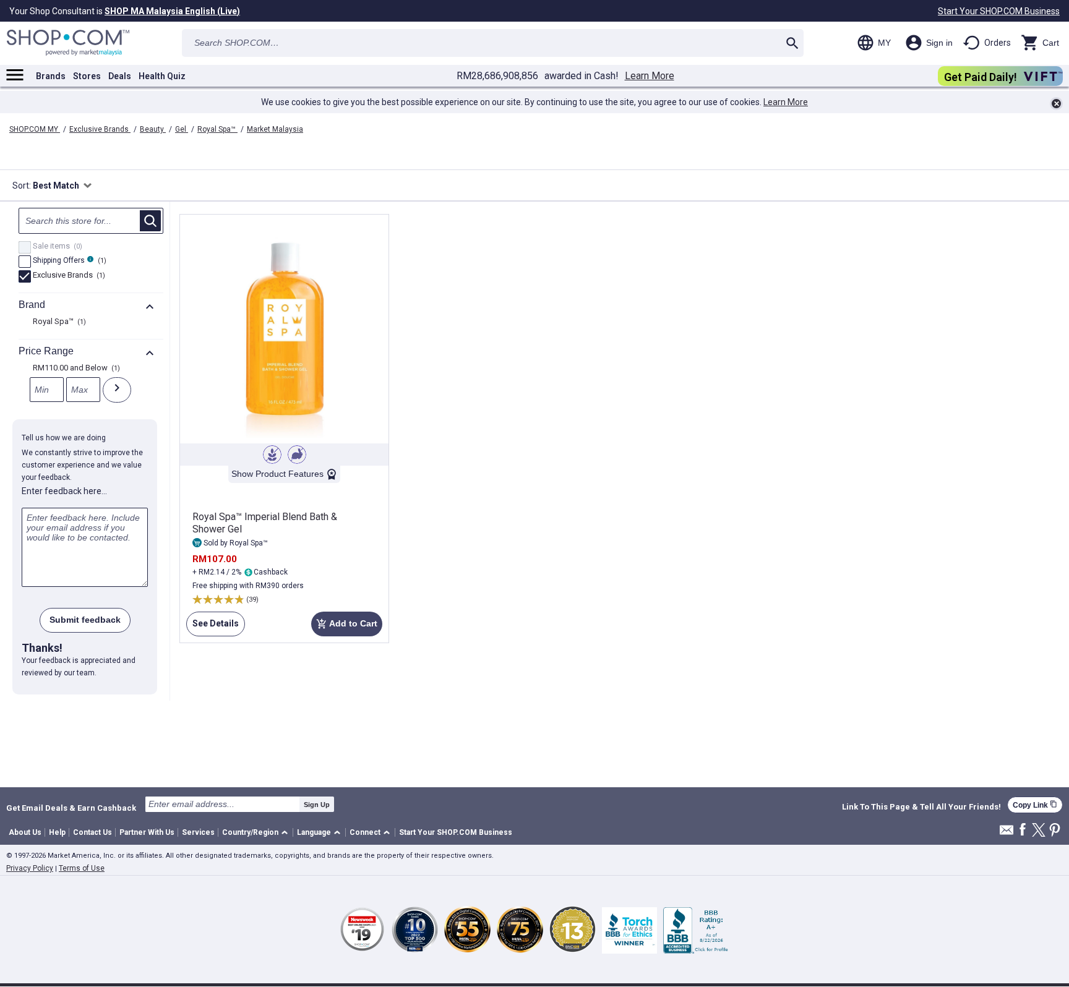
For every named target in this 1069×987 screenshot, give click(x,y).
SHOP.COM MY (34, 129)
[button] (257, 832)
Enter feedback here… (64, 491)
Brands (51, 76)
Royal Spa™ (217, 129)
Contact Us (92, 832)
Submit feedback (85, 620)
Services (198, 832)
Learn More (649, 76)
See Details (212, 627)
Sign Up (317, 804)
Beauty (153, 129)
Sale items (56, 246)
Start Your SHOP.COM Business (999, 11)
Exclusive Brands (100, 129)
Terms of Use (82, 868)
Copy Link (1035, 805)
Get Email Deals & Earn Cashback (71, 807)
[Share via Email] (1006, 833)
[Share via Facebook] (1022, 830)
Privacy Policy (29, 868)
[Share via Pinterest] (1055, 831)
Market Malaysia (275, 129)
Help (57, 832)
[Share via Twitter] (1038, 831)
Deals (119, 76)
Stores (87, 76)
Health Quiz (162, 76)
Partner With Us (146, 832)
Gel (181, 129)
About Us (25, 832)
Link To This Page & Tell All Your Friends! (921, 807)
